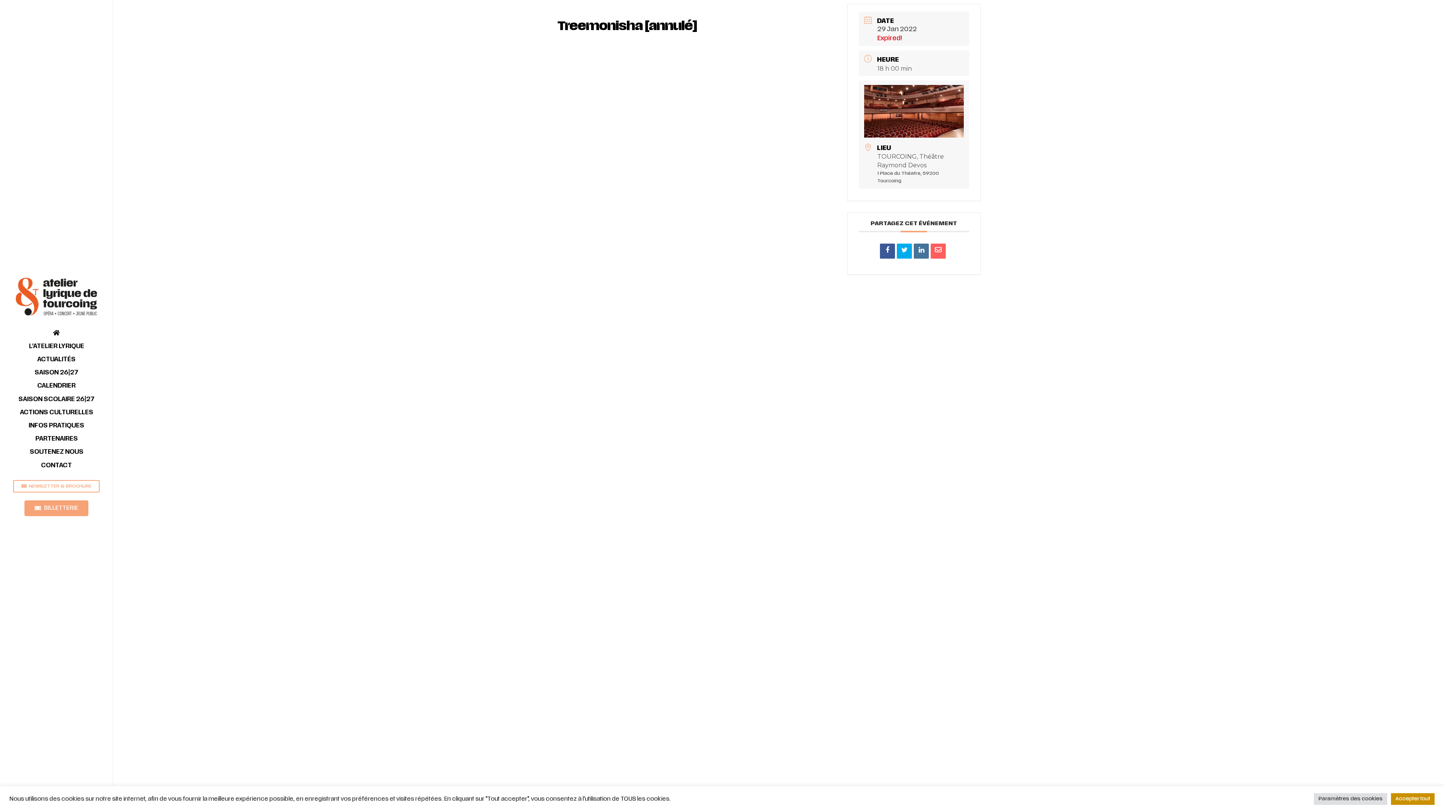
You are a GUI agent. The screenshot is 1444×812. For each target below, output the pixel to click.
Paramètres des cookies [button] (1350, 799)
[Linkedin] (921, 251)
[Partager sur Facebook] (887, 251)
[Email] (938, 251)
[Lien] (56, 296)
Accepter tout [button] (1412, 799)
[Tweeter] (904, 251)
